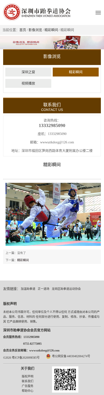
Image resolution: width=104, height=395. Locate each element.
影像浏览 (35, 30)
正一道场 (43, 289)
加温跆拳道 (28, 289)
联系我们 (27, 381)
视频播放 (28, 83)
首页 (22, 30)
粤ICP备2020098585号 (26, 357)
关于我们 (27, 368)
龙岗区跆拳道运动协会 (66, 289)
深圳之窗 (28, 72)
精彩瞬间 (51, 30)
